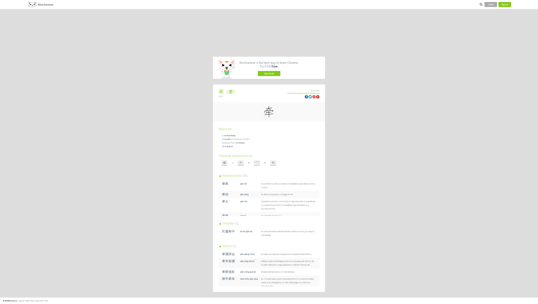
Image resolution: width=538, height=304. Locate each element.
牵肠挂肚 (228, 271)
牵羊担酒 (228, 261)
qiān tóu (243, 201)
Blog (32, 301)
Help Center (39, 301)
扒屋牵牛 (228, 231)
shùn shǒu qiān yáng (249, 278)
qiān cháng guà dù (248, 271)
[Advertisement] (269, 30)
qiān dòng (244, 194)
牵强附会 (228, 254)
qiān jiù (243, 215)
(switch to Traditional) (308, 93)
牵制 (225, 183)
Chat (46, 301)
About (27, 301)
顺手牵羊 (228, 278)
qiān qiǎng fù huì (247, 254)
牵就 (225, 215)
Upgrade (21, 301)
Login (490, 4)
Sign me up (269, 73)
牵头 (225, 201)
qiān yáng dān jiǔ (247, 261)
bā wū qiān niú (246, 231)
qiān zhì (243, 183)
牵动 (225, 194)
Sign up (504, 4)
